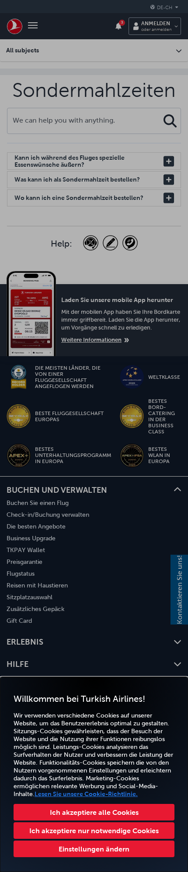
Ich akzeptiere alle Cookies (94, 812)
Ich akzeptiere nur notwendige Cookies (94, 830)
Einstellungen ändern (94, 849)
